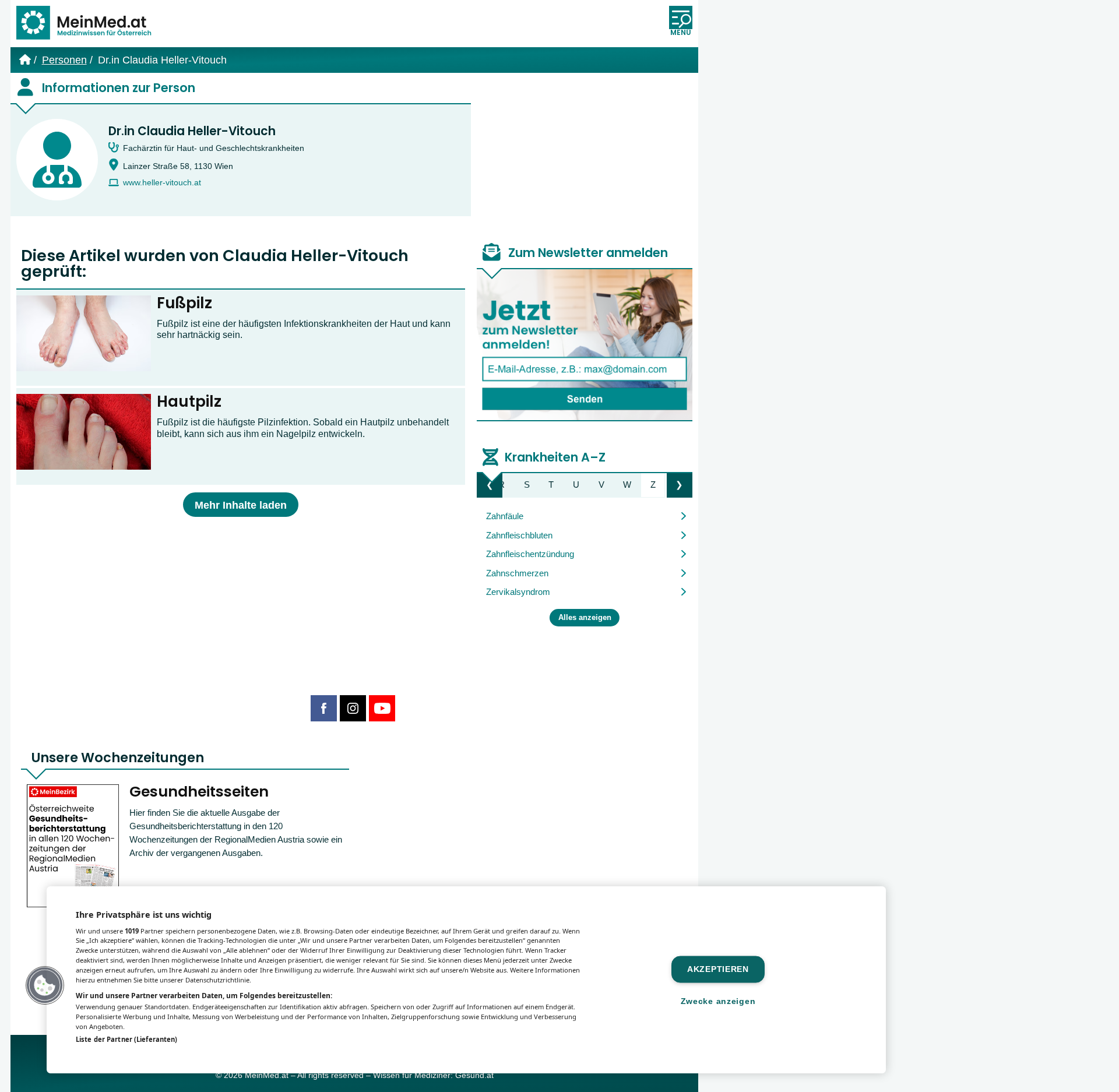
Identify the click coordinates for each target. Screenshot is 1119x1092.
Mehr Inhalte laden (241, 505)
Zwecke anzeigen (718, 1001)
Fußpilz (184, 303)
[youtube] (382, 708)
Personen (64, 60)
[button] (45, 985)
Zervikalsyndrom (518, 592)
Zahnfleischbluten (519, 535)
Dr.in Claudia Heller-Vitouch (192, 131)
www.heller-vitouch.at (162, 182)
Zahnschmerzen (517, 573)
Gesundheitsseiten (199, 791)
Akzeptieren (718, 969)
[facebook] (324, 708)
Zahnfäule (504, 516)
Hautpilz (189, 401)
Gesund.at (474, 1075)
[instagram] (353, 708)
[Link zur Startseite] (89, 23)
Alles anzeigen (584, 618)
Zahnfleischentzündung (530, 554)
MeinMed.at (266, 1075)
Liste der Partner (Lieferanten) (126, 1039)
